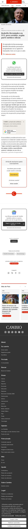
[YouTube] (19, 332)
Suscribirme (14, 174)
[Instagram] (9, 332)
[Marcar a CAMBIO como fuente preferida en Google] (14, 132)
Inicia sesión (14, 183)
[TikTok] (12, 332)
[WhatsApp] (22, 332)
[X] (15, 332)
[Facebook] (5, 332)
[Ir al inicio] (14, 2)
